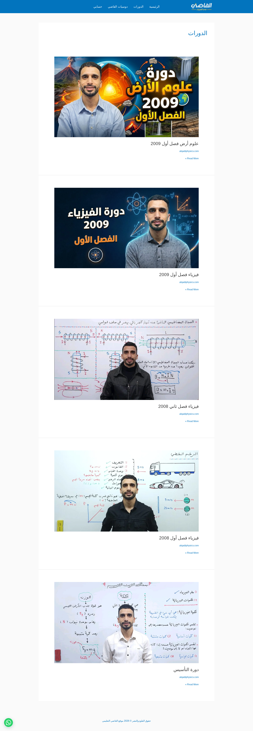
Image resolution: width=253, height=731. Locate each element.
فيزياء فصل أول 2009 (179, 274)
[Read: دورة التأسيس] (126, 622)
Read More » (192, 158)
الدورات (138, 6)
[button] (8, 722)
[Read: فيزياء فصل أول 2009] (126, 228)
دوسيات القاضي (118, 6)
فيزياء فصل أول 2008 (179, 537)
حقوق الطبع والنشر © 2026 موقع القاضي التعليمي (126, 721)
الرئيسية (154, 6)
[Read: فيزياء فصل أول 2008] (126, 491)
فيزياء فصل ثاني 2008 (178, 406)
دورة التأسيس (186, 669)
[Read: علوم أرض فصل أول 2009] (126, 96)
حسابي (97, 6)
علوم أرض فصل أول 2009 (175, 143)
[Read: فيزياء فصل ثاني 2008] (126, 359)
